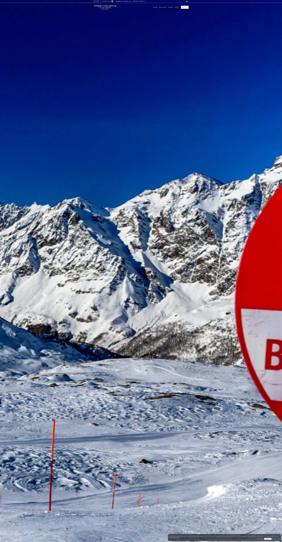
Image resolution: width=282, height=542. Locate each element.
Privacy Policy (260, 538)
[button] (187, 1)
